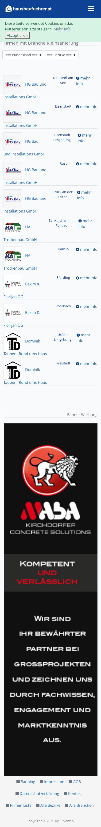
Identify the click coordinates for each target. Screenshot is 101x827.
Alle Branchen (81, 805)
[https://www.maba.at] (50, 599)
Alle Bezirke (50, 805)
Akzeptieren (17, 35)
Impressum (54, 781)
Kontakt (75, 793)
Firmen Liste (20, 805)
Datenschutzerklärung (39, 793)
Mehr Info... (64, 29)
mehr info (88, 106)
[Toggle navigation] (91, 8)
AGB (77, 781)
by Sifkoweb (64, 821)
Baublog (28, 781)
